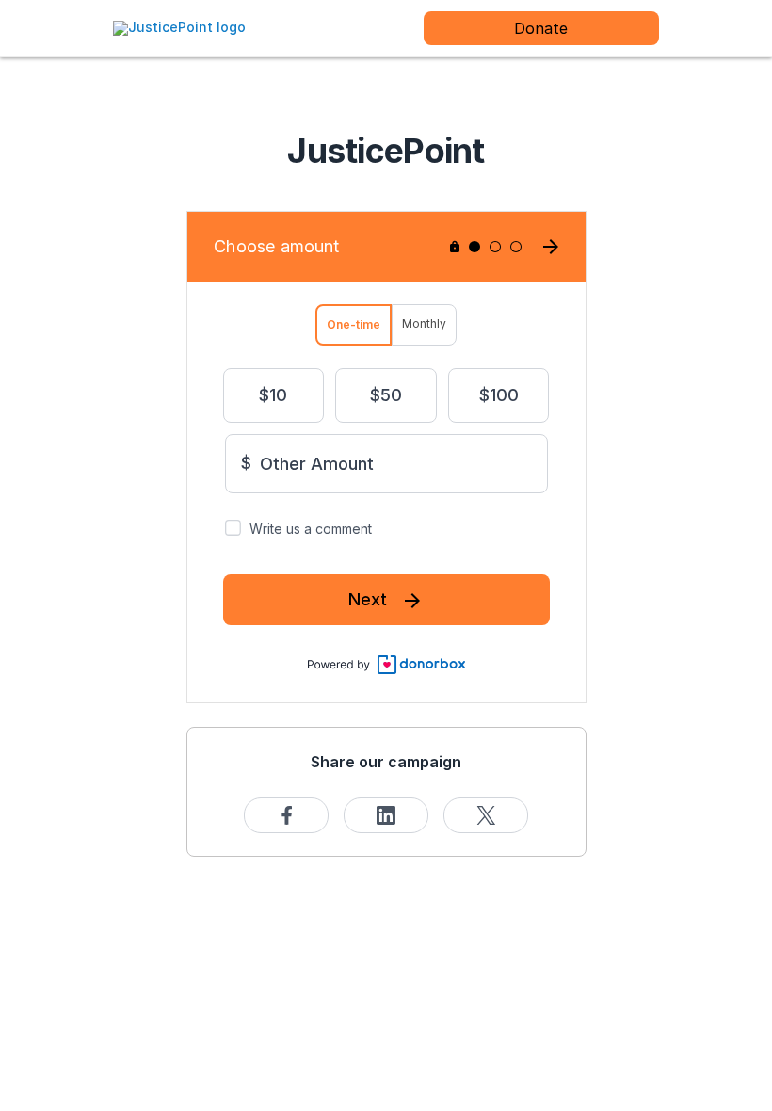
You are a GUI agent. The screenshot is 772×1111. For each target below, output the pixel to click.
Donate (541, 28)
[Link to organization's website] (179, 27)
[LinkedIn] (386, 815)
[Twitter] (485, 815)
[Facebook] (286, 815)
